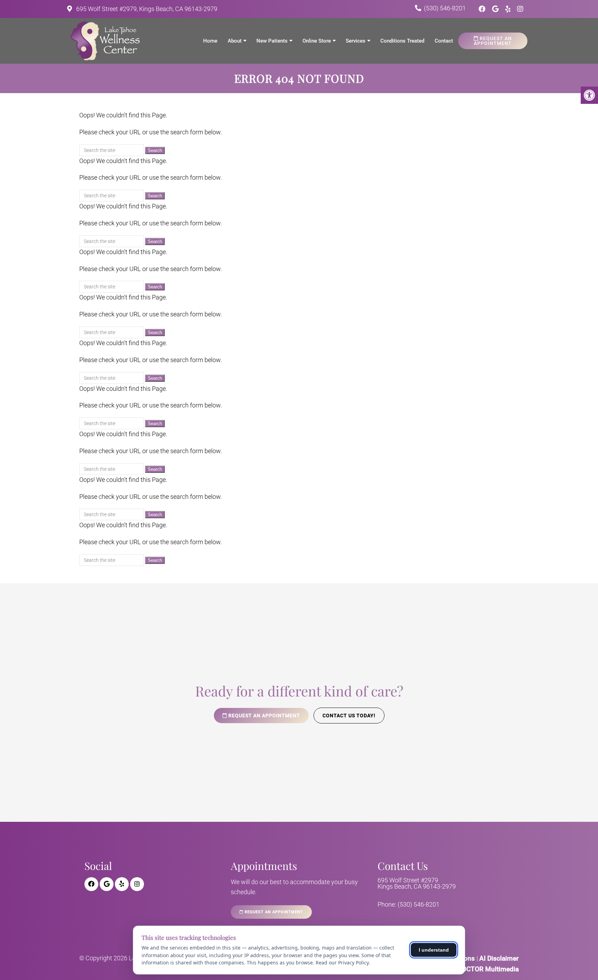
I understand (434, 950)
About (235, 41)
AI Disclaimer (499, 958)
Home (210, 41)
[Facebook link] (483, 9)
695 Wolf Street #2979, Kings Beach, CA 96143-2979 (146, 8)
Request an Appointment (493, 41)
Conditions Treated (402, 41)
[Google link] (496, 9)
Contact (444, 41)
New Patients (272, 41)
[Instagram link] (520, 9)
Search (155, 150)
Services (355, 41)
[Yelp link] (509, 9)
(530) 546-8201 (445, 8)
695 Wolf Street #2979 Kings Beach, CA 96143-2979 (417, 883)
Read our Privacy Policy (342, 962)
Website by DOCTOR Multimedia (471, 969)
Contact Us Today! (349, 715)
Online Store (316, 41)
